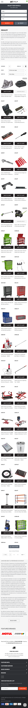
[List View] (23, 66)
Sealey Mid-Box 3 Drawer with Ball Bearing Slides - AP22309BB (21, 329)
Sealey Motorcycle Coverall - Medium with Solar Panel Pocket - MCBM (7, 95)
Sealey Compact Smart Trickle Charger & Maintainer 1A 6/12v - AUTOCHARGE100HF (21, 433)
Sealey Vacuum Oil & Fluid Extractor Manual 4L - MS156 (7, 381)
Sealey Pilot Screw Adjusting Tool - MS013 (20, 381)
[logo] (14, 2)
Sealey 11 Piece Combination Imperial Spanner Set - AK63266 (20, 485)
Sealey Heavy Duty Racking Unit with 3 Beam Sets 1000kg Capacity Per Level (21, 511)
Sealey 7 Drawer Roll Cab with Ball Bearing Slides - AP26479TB (7, 303)
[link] (7, 84)
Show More (14, 546)
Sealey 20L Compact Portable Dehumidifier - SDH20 (21, 459)
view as (19, 66)
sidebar (3, 66)
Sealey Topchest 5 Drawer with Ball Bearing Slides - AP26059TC (6, 329)
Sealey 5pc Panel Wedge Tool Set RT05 (20, 173)
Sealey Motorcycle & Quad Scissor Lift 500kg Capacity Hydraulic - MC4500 (20, 407)
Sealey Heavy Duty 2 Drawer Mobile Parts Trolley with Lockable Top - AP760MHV (7, 251)
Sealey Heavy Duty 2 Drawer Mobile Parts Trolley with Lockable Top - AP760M (20, 251)
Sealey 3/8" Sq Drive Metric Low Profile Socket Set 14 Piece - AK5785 (6, 147)
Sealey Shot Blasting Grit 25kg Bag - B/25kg (7, 459)
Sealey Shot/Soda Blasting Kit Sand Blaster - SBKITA (7, 355)
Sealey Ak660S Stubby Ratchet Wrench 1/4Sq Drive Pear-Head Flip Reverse (6, 173)
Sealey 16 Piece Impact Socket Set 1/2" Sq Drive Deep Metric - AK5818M (7, 121)
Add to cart (7, 91)
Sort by (3, 74)
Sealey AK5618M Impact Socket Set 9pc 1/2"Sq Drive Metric (20, 199)
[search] (6, 2)
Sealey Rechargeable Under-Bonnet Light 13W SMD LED (7, 225)
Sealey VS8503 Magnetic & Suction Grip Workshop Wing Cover (6, 199)
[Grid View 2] (26, 66)
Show (2, 70)
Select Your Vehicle (14, 5)
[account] (23, 1)
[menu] (2, 2)
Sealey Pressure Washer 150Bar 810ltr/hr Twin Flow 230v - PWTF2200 (6, 537)
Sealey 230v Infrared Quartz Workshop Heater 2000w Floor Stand (7, 511)
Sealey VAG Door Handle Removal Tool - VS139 (19, 147)
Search (7, 23)
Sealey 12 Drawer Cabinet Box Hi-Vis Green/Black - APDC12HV (21, 537)
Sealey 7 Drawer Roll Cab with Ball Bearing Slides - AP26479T (21, 303)
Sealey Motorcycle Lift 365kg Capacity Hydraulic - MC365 (7, 433)
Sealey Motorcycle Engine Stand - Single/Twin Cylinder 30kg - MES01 (7, 407)
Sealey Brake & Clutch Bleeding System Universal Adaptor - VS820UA (20, 277)
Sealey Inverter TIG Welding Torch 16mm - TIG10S (6, 485)
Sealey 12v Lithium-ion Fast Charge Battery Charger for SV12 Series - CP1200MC (20, 95)
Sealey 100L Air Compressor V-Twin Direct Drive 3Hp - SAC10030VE (20, 225)
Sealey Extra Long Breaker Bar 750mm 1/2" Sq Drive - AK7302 (20, 355)
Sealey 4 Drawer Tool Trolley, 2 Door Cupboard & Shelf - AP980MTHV (7, 277)
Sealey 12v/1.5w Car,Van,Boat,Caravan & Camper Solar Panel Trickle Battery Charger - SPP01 (20, 121)
